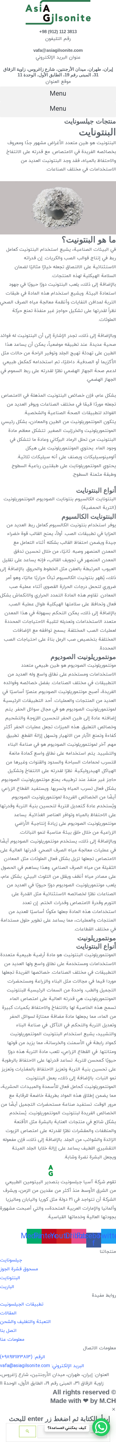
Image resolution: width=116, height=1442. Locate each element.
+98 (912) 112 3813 (58, 31)
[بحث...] (71, 1432)
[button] (58, 94)
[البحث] (27, 1431)
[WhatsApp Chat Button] (101, 1427)
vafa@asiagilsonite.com (58, 50)
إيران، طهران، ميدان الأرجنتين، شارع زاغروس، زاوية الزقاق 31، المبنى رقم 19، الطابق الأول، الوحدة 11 (58, 72)
